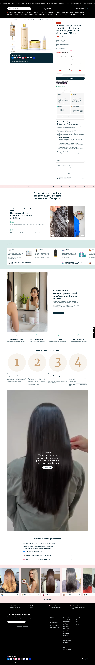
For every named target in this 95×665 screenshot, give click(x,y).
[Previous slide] (8, 244)
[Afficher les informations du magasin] (83, 178)
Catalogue (16, 19)
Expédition (62, 37)
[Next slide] (12, 244)
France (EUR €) (12, 656)
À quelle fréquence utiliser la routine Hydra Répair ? (65, 165)
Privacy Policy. (25, 626)
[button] (94, 332)
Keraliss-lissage (13, 662)
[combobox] (19, 8)
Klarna (67, 81)
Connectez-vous (59, 52)
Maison (11, 19)
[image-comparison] (67, 221)
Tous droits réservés (20, 662)
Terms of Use (19, 626)
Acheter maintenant (70, 78)
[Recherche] (29, 8)
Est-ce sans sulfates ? (60, 169)
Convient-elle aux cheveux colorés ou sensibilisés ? (65, 167)
